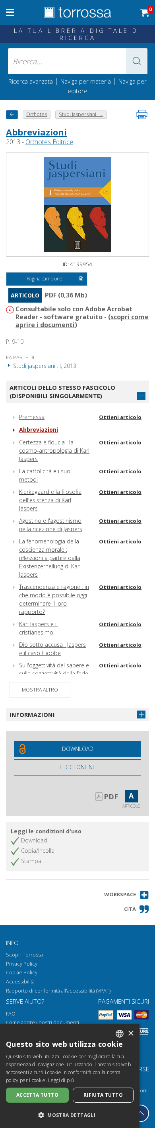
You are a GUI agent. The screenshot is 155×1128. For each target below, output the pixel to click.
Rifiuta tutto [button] (103, 1095)
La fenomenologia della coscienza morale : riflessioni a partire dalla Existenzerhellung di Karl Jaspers (50, 557)
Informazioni (32, 714)
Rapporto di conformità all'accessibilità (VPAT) (58, 990)
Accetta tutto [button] (37, 1095)
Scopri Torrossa (24, 954)
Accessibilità (20, 981)
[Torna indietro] (12, 114)
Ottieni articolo (120, 417)
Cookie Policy (21, 972)
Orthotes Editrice (49, 141)
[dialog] (70, 1076)
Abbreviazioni (36, 132)
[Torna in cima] (140, 1113)
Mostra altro (40, 689)
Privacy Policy (21, 963)
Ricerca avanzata (30, 81)
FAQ (10, 1013)
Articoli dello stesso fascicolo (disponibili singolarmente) (62, 391)
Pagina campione (44, 278)
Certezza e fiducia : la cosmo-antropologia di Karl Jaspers (54, 450)
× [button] (131, 1034)
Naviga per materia (85, 81)
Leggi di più (61, 1080)
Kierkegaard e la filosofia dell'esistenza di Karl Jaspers (50, 500)
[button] (136, 61)
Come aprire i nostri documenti (42, 1022)
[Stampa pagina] (142, 114)
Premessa (32, 417)
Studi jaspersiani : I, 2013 (44, 366)
